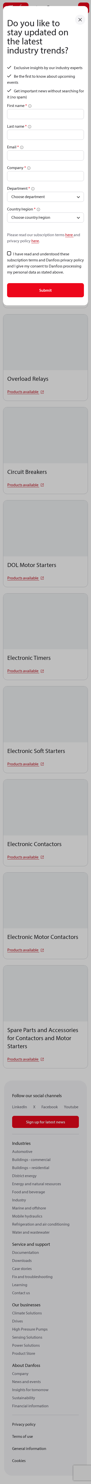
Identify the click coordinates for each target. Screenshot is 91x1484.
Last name (17, 126)
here (69, 234)
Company (16, 167)
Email (13, 146)
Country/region (21, 208)
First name (17, 105)
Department (18, 188)
